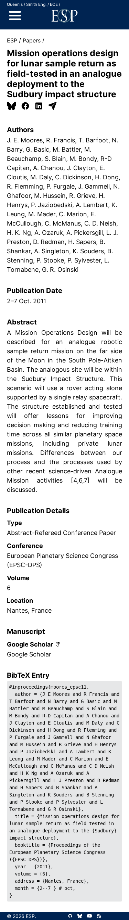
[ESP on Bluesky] (79, 916)
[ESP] (64, 16)
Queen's (15, 4)
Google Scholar (29, 654)
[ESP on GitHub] (70, 916)
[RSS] (99, 916)
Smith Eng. (36, 4)
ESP (12, 40)
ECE (54, 4)
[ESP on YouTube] (89, 916)
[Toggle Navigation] (15, 16)
